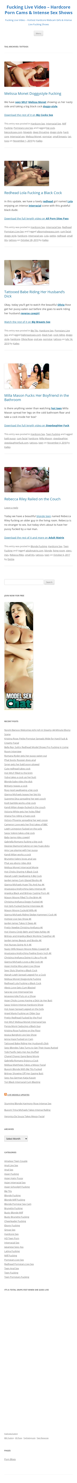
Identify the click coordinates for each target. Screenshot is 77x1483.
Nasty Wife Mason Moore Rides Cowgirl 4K (26, 949)
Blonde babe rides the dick (18, 781)
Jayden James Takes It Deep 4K (20, 923)
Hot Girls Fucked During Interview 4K (23, 906)
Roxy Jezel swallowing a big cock (21, 790)
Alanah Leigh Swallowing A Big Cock (23, 876)
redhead (61, 235)
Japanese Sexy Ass (13, 1247)
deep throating (41, 132)
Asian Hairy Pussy (13, 1178)
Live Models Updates (18, 1094)
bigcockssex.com (13, 132)
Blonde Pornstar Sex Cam (17, 1204)
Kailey (39, 140)
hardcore (22, 235)
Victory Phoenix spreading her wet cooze (26, 820)
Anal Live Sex (11, 1165)
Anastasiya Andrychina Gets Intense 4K (25, 888)
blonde (48, 550)
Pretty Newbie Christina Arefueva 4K (23, 927)
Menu (38, 33)
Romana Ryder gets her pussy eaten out (25, 755)
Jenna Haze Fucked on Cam (18, 1039)
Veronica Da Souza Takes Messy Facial (24, 1116)
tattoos (13, 240)
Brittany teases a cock (15, 785)
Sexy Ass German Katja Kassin (20, 1077)
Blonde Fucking (39, 546)
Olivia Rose (27, 339)
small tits (30, 554)
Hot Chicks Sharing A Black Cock (21, 871)
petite (53, 235)
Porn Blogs (10, 1459)
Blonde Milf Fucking (14, 1199)
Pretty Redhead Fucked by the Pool (23, 1017)
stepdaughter (60, 438)
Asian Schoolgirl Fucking (17, 1186)
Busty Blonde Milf (13, 1212)
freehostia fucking (11, 1434)
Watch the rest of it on (27, 322)
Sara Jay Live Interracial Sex (18, 991)
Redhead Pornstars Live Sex (19, 1264)
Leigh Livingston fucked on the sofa (23, 828)
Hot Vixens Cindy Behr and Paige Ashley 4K (27, 931)
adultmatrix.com (34, 550)
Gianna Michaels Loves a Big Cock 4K (23, 961)
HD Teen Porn (11, 1238)
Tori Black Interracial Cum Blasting (22, 1082)
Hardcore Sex (38, 123)
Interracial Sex (53, 123)
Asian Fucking (11, 1174)
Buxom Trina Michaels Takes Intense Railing (27, 1109)
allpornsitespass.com (48, 231)
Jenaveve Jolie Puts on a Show (20, 996)
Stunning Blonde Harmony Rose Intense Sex (27, 1103)
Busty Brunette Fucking (16, 1216)
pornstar (47, 136)
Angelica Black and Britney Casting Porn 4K (26, 893)
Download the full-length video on (36, 218)
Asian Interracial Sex (15, 1182)
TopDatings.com (29, 1438)
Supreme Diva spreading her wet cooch (25, 798)
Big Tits (34, 330)
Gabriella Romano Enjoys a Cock (21, 1060)
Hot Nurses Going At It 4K (18, 944)
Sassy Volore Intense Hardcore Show (23, 1004)
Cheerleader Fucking (15, 1221)
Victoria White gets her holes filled (22, 811)
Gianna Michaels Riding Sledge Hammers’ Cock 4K (30, 914)
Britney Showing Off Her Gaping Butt (23, 1073)
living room (59, 550)
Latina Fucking (12, 1251)
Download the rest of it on (28, 115)
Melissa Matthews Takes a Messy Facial (25, 1064)
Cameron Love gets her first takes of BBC (26, 824)
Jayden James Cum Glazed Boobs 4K (23, 880)
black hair (47, 334)
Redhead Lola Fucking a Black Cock (33, 192)
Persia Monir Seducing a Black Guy (22, 1026)
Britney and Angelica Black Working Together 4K (29, 936)
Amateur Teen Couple (15, 1161)
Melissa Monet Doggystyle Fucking (32, 93)
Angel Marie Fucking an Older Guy (22, 1013)
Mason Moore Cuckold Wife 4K (20, 910)
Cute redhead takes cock (17, 768)
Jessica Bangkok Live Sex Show (20, 1034)
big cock (50, 128)
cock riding (59, 334)
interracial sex (17, 136)
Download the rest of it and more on (34, 537)
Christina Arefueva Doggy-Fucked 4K (23, 901)
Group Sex (9, 1229)
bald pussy (10, 438)
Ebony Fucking (12, 1225)
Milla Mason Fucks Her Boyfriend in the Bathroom (36, 397)
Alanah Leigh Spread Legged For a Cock (25, 974)
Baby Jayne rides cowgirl (17, 837)
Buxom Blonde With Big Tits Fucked (23, 1069)
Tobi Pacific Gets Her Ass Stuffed (21, 1052)
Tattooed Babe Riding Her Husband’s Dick (34, 294)
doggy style (56, 132)
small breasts (60, 136)
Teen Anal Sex (11, 1268)
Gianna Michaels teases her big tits (22, 794)
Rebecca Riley (17, 554)
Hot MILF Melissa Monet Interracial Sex (25, 1021)
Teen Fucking (53, 434)
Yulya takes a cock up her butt (20, 777)
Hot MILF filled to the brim (18, 773)
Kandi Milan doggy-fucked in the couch (24, 807)
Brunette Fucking (13, 1208)
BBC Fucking (9, 1438)
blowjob (27, 132)
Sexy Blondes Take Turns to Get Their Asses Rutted (31, 1047)
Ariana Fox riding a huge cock (19, 815)
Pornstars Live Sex (23, 128)
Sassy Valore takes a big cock (19, 833)
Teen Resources (43, 1438)
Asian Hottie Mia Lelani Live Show (22, 966)
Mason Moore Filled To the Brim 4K (23, 897)
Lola (46, 235)
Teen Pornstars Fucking (16, 1277)
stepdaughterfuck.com (16, 442)
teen (40, 442)
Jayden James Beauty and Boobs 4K (23, 940)
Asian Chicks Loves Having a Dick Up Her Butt (28, 1000)
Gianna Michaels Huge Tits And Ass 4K (24, 884)
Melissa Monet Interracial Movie (21, 867)
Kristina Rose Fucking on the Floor (22, 1030)
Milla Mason (45, 438)
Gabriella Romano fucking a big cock (23, 841)
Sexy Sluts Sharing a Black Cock (20, 970)
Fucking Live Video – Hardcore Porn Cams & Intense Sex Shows (39, 9)
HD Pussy (18, 1438)
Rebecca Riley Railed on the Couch (32, 499)
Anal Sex (8, 1169)
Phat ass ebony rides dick (17, 863)
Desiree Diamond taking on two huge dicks (27, 845)
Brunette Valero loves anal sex (20, 858)
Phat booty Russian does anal (20, 760)
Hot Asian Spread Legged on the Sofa (24, 1009)
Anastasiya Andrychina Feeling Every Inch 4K (27, 953)
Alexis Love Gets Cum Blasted (19, 987)
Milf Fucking (10, 1255)
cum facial (65, 231)
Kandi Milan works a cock (17, 854)
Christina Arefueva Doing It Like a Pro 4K (25, 957)
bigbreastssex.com (31, 334)
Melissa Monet (33, 136)
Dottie (11, 559)
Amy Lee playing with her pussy (21, 850)
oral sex (38, 339)
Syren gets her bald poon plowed (21, 764)
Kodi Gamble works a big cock (20, 803)
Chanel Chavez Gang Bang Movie (21, 1056)
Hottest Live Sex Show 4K (17, 918)
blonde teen (44, 516)
